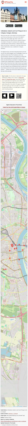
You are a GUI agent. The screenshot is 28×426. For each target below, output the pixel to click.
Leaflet (14, 406)
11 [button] (12, 246)
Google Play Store (11, 79)
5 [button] (14, 248)
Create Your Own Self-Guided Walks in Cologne (14, 107)
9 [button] (11, 244)
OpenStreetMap (19, 406)
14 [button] (22, 249)
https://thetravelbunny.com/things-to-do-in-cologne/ (13, 421)
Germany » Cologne (13, 414)
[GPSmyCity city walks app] (8, 2)
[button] (3, 111)
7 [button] (15, 244)
